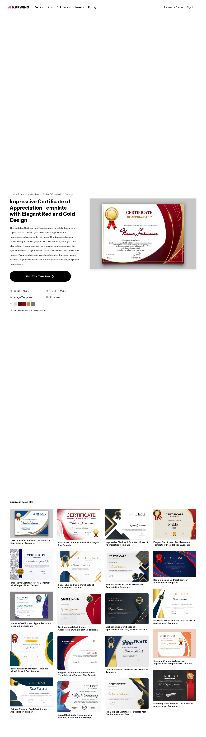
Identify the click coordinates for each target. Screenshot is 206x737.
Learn (78, 7)
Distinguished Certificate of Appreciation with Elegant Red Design (78, 628)
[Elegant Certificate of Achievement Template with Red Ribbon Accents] (174, 524)
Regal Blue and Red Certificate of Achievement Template (171, 581)
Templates (22, 194)
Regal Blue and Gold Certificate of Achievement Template (76, 586)
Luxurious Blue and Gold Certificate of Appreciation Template (30, 541)
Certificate (34, 194)
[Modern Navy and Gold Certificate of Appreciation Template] (127, 566)
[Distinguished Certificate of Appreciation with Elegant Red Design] (79, 609)
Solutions (62, 7)
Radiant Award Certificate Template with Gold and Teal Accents (29, 670)
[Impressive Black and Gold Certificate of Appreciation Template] (127, 524)
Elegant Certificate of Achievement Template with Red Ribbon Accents (171, 543)
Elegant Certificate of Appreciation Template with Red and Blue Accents (77, 673)
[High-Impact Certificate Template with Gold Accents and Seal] (127, 693)
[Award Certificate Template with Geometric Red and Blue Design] (79, 696)
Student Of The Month (52, 194)
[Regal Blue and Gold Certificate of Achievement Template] (79, 566)
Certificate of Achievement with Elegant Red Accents (79, 543)
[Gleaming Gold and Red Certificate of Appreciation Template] (174, 685)
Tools (38, 7)
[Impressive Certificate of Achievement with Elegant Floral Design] (31, 564)
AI (49, 7)
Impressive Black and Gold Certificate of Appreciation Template (127, 543)
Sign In (190, 7)
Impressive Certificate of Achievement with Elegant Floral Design (30, 584)
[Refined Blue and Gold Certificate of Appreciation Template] (31, 691)
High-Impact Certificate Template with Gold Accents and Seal (126, 713)
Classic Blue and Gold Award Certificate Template (127, 670)
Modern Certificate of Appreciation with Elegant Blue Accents (31, 624)
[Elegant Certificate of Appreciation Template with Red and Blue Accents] (79, 653)
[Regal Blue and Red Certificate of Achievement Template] (174, 564)
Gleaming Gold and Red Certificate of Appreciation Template (173, 704)
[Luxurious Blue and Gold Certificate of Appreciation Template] (31, 523)
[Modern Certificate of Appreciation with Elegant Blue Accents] (31, 606)
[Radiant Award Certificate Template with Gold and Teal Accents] (31, 649)
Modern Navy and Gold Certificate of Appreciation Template (125, 585)
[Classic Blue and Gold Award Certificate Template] (127, 651)
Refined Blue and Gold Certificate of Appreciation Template (29, 710)
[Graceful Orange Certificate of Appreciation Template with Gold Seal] (174, 643)
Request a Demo (173, 7)
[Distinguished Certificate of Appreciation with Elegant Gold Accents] (127, 608)
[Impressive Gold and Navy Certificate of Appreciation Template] (174, 603)
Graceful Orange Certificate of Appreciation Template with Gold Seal (173, 662)
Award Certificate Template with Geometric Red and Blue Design (75, 716)
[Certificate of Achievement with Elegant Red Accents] (79, 524)
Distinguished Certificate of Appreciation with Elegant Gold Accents (126, 628)
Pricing (92, 7)
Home (12, 194)
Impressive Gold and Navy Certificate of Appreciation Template (174, 621)
